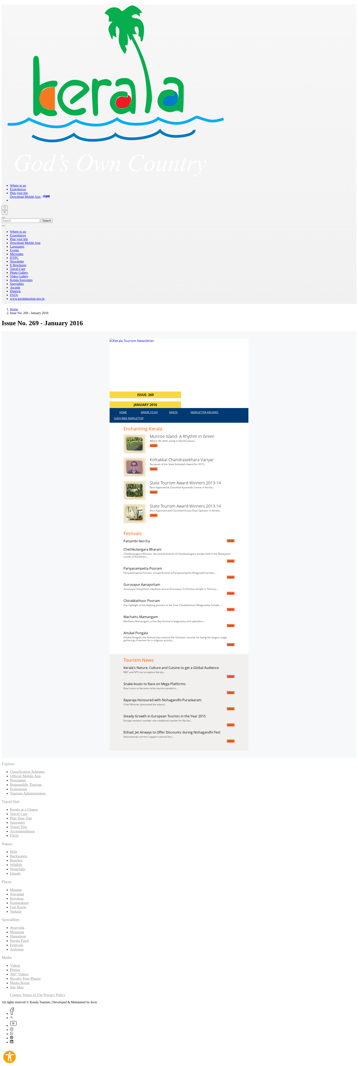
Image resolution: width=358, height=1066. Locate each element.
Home (14, 309)
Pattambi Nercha (136, 541)
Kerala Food (19, 941)
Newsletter (17, 261)
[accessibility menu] (9, 1057)
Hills (13, 852)
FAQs (14, 295)
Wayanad (17, 894)
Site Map (17, 987)
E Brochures (18, 265)
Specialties (17, 284)
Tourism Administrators (28, 793)
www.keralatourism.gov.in (27, 298)
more (153, 445)
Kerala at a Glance (24, 809)
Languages (17, 246)
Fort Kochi (18, 907)
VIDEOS (173, 412)
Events (14, 250)
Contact (16, 995)
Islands (15, 873)
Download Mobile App (25, 243)
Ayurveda (17, 928)
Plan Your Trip (21, 818)
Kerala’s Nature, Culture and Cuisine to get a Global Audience (171, 667)
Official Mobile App (25, 776)
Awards (15, 287)
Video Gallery (19, 276)
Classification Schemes (27, 771)
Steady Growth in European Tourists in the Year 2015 (164, 716)
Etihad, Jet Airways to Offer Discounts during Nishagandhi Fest (171, 732)
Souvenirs (17, 822)
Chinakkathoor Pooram (141, 600)
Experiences (18, 189)
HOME (123, 412)
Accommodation (22, 831)
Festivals (16, 945)
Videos (15, 965)
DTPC (14, 257)
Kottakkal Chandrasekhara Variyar (182, 459)
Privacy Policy (54, 995)
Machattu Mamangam (140, 617)
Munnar (16, 890)
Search (46, 220)
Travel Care (17, 269)
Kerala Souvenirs (21, 280)
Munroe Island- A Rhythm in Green (182, 436)
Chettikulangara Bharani (142, 549)
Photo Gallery (19, 272)
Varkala (15, 911)
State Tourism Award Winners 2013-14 (185, 483)
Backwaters (18, 856)
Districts (15, 291)
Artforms (17, 949)
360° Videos (19, 974)
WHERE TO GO (149, 412)
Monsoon (17, 932)
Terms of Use (32, 995)
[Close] (3, 217)
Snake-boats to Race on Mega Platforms (154, 684)
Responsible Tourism (26, 785)
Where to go (18, 185)
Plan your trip (19, 193)
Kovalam (17, 898)
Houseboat (18, 936)
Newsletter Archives (204, 412)
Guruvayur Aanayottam (141, 584)
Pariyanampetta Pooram (142, 568)
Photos (15, 970)
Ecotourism (18, 789)
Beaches (16, 860)
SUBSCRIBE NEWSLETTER (128, 418)
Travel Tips (18, 827)
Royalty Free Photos (25, 978)
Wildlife (16, 865)
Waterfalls (17, 869)
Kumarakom (19, 903)
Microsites (16, 254)
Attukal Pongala (135, 633)
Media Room (20, 983)
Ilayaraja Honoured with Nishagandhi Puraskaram (162, 700)
